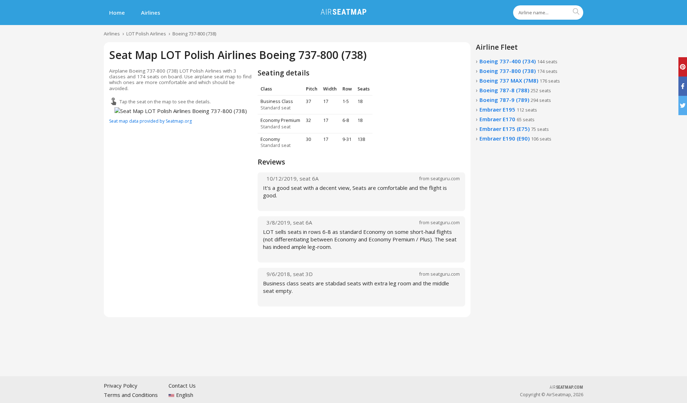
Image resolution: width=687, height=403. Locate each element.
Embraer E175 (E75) (514, 128)
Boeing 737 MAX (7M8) (519, 80)
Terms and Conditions (131, 394)
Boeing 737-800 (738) (194, 33)
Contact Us (182, 385)
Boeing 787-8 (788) (515, 90)
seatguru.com (445, 178)
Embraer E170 (507, 119)
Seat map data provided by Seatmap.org (150, 121)
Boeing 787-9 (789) (515, 99)
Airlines (150, 12)
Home (117, 12)
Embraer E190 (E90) (515, 138)
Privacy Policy (120, 385)
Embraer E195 (508, 109)
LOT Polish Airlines (146, 33)
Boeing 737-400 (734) (518, 61)
